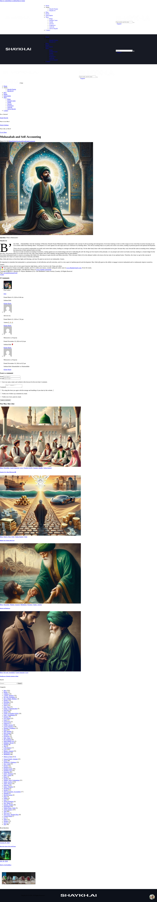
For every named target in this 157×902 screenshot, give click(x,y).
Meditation (23, 604)
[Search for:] (8, 683)
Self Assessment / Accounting (12, 791)
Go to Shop (3, 132)
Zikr (5, 824)
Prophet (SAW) (28, 468)
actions (10, 273)
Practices (29, 604)
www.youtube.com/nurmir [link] (43, 269)
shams (5, 293)
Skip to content (4, 1)
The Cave (6, 813)
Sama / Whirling (8, 787)
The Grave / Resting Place (11, 814)
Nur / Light (7, 764)
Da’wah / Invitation (9, 672)
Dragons (6, 703)
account (5, 273)
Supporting (7, 806)
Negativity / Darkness (10, 762)
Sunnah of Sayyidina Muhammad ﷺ (8, 472)
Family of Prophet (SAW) (11, 713)
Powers (6, 765)
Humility (6, 734)
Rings (5, 777)
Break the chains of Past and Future (8, 846)
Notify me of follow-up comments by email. (14, 393)
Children (6, 694)
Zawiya (6, 823)
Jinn (5, 746)
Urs (5, 818)
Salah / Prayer (8, 783)
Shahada (6, 793)
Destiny (6, 700)
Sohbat (6, 798)
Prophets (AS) (8, 770)
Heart (5, 730)
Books (5, 692)
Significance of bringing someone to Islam (9, 676)
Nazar (5, 760)
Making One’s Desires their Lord (7, 540)
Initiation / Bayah (9, 743)
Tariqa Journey (47, 468)
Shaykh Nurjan (8, 795)
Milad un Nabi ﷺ (10, 756)
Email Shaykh (4, 118)
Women (6, 821)
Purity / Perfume (8, 774)
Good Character (14, 468)
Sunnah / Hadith (38, 468)
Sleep (5, 796)
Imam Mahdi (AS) (9, 741)
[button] (10, 141)
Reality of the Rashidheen (5, 864)
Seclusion (6, 788)
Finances (6, 717)
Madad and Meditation (5, 608)
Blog (1, 468)
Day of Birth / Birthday (10, 699)
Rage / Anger (7, 775)
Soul (5, 800)
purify (13, 273)
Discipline (6, 468)
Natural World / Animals (11, 759)
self (16, 273)
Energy (6, 712)
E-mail (2, 378)
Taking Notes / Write (10, 808)
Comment (3, 387)
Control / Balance (9, 695)
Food (5, 720)
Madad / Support (15, 604)
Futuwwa (6, 723)
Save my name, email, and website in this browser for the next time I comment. (24, 382)
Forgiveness (7, 721)
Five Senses (7, 718)
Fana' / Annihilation (9, 715)
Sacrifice (6, 778)
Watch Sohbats (4, 125)
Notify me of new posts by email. (11, 397)
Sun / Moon (7, 803)
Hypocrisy (7, 736)
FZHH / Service (8, 725)
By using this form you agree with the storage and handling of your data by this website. (28, 390)
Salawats (6, 785)
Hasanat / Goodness (9, 728)
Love (21, 468)
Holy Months (7, 731)
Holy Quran (7, 733)
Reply (9, 303)
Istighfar (6, 744)
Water (5, 819)
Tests (25, 537)
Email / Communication (10, 708)
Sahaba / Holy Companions (11, 780)
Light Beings (7, 748)
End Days (6, 710)
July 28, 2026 (4, 861)
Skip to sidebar (13, 1)
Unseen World (8, 816)
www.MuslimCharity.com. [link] (74, 268)
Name (1, 376)
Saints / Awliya (37, 604)
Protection (6, 772)
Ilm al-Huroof (8, 739)
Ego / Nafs (11, 537)
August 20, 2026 (5, 842)
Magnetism (7, 752)
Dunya (5, 537)
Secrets (6, 790)
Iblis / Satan (7, 738)
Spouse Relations (9, 801)
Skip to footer (21, 1)
